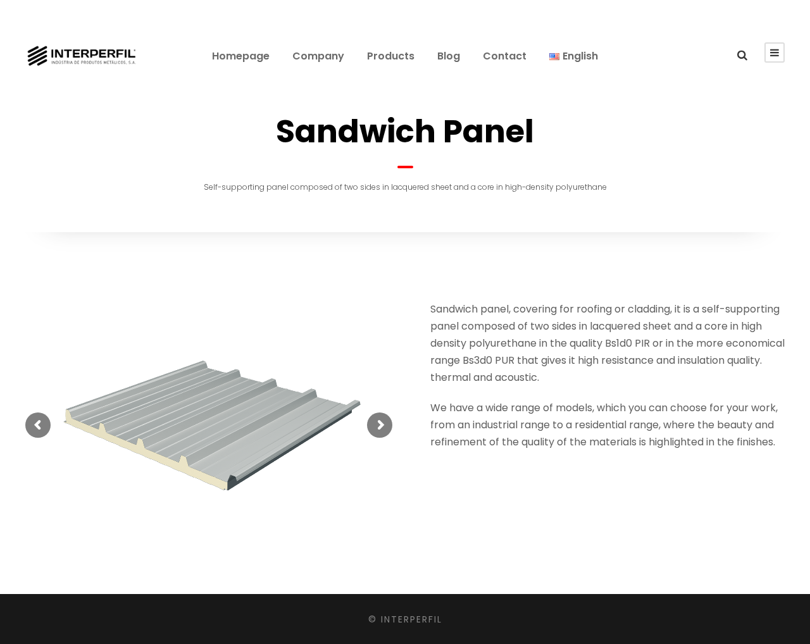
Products (390, 56)
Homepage (241, 56)
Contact (504, 56)
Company (318, 56)
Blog (448, 56)
